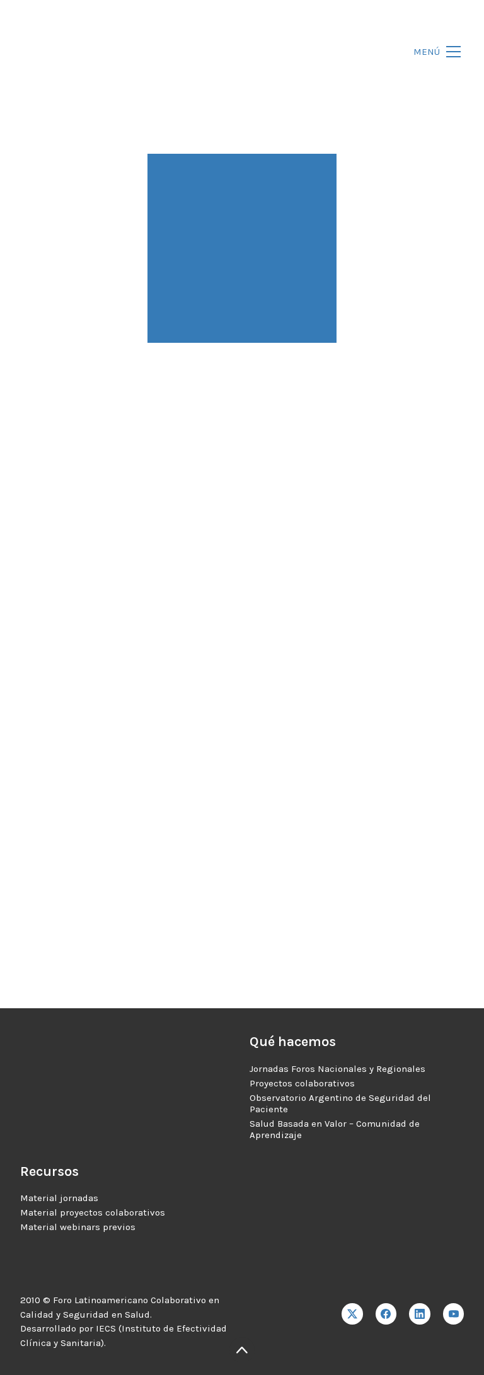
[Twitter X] (352, 1314)
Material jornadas (59, 1198)
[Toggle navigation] (433, 52)
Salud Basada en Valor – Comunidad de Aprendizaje (335, 1129)
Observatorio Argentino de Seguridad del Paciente (340, 1103)
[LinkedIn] (419, 1314)
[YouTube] (453, 1314)
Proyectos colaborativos (302, 1083)
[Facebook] (386, 1314)
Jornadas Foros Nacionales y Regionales (337, 1068)
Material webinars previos (77, 1227)
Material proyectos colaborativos (92, 1212)
